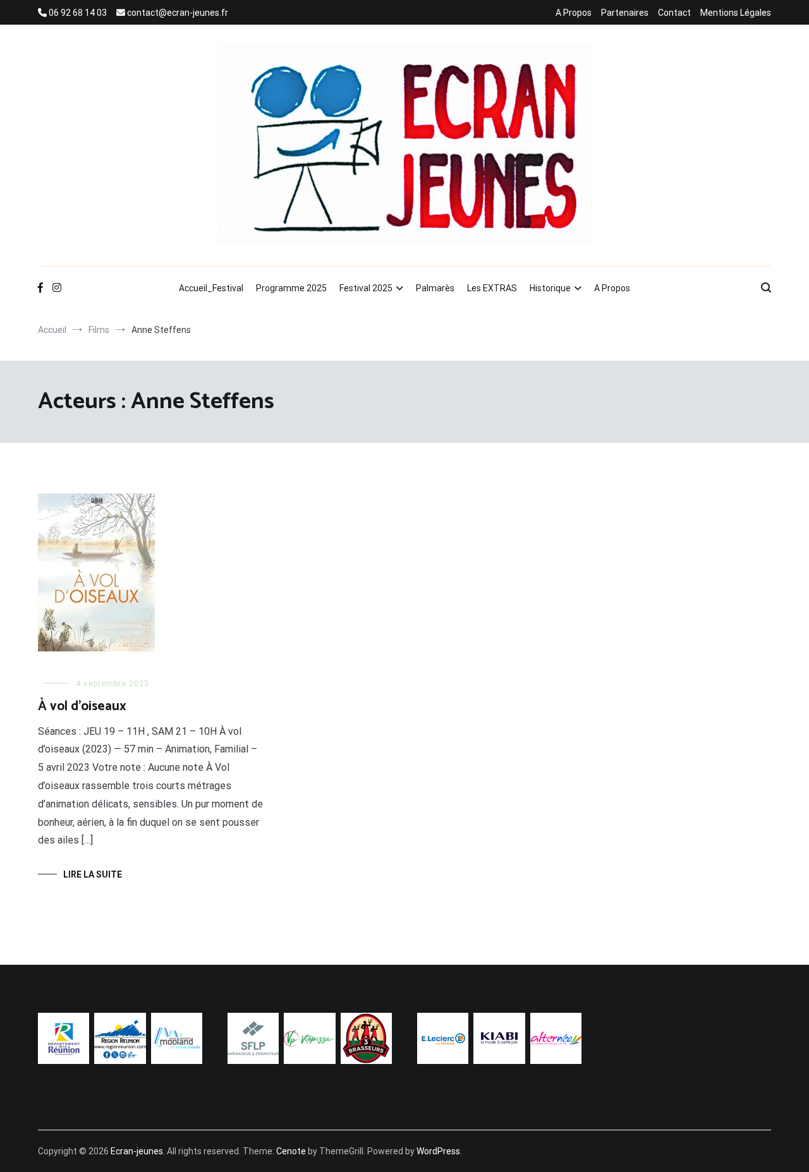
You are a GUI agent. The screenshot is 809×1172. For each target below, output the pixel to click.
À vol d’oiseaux (82, 706)
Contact (674, 13)
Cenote (291, 1151)
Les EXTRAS (492, 288)
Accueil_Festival (211, 288)
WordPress (438, 1151)
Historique (550, 288)
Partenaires (624, 13)
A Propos (574, 13)
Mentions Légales (735, 13)
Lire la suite (92, 874)
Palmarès (435, 288)
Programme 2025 (291, 288)
